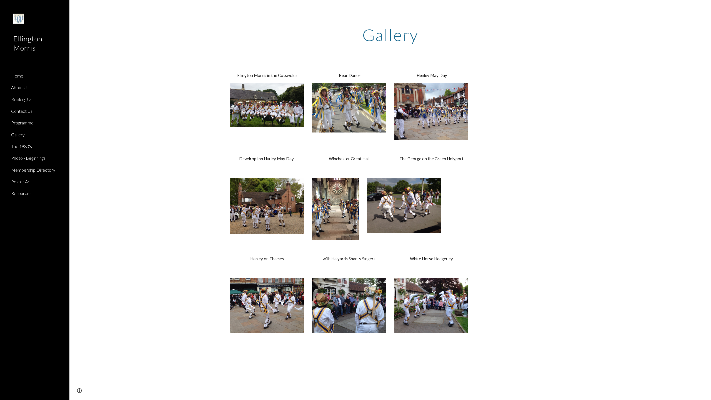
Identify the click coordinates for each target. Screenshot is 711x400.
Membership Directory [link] (33, 169)
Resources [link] (21, 193)
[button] (704, 7)
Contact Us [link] (21, 111)
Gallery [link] (18, 134)
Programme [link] (22, 122)
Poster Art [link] (21, 181)
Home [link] (17, 75)
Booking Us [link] (21, 99)
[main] (390, 34)
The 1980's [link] (21, 146)
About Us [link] (20, 87)
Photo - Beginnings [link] (28, 158)
